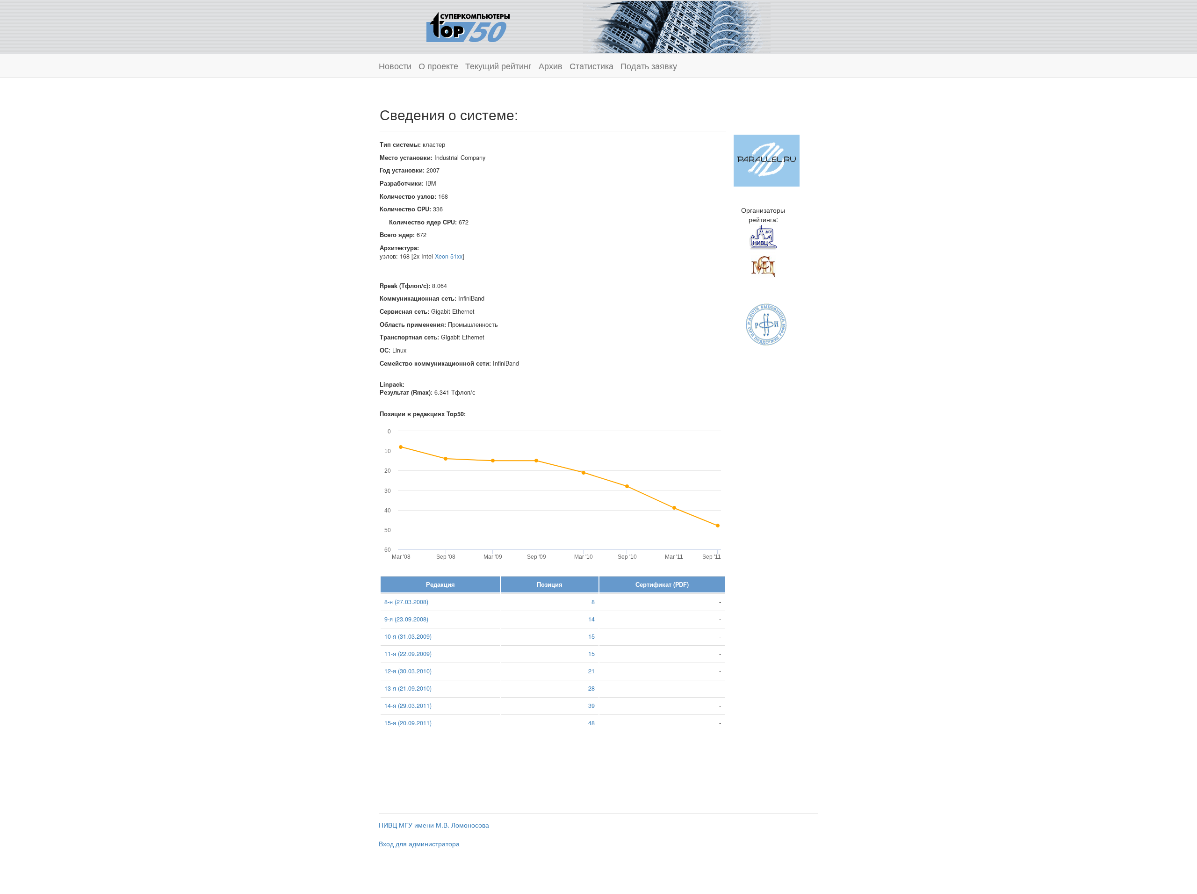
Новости (395, 65)
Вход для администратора (419, 843)
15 (591, 636)
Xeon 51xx (448, 256)
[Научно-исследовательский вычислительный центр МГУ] (763, 237)
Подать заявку (648, 65)
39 (591, 705)
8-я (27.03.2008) (406, 602)
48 (591, 723)
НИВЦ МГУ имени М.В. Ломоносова (434, 824)
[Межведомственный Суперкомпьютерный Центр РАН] (763, 265)
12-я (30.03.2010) (408, 671)
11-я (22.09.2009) (408, 653)
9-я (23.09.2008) (406, 619)
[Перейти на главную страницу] (468, 25)
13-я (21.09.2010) (408, 688)
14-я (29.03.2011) (408, 705)
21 (591, 671)
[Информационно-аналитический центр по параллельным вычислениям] (767, 159)
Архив (550, 65)
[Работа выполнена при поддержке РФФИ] (767, 323)
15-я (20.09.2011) (408, 723)
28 (591, 688)
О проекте (438, 65)
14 (591, 619)
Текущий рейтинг (498, 65)
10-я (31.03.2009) (408, 636)
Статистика (591, 65)
